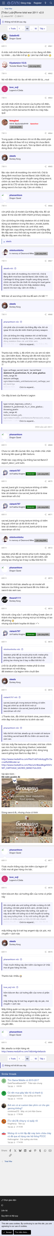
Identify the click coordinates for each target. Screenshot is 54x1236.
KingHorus (12, 1123)
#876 (50, 689)
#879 (50, 951)
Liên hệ (4, 1210)
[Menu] (4, 3)
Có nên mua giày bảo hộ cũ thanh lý (25, 1092)
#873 (50, 578)
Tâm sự (21, 1123)
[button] (26, 1205)
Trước (13, 28)
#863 (50, 97)
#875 (50, 641)
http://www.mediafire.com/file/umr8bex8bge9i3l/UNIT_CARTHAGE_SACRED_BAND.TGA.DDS (27, 766)
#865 (50, 166)
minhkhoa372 (13, 1111)
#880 (50, 1042)
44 (27, 28)
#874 (50, 608)
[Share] (45, 46)
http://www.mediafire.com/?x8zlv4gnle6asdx (24, 1051)
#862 (50, 73)
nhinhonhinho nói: (12, 649)
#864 (50, 133)
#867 (50, 260)
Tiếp (41, 28)
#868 (50, 314)
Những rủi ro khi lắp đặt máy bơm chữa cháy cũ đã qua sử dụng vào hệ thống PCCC (29, 1134)
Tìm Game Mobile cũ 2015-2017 (23, 1080)
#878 (50, 887)
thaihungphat (13, 1139)
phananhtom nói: (11, 321)
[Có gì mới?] (45, 3)
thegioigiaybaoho (15, 1095)
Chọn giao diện (9, 1200)
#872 (50, 547)
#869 (50, 445)
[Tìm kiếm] (50, 3)
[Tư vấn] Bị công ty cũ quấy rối (23, 1120)
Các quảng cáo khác (32, 1095)
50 (36, 28)
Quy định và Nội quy (9, 1215)
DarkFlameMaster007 (17, 1083)
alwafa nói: (8, 268)
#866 (50, 205)
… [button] (23, 28)
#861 (50, 46)
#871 (50, 514)
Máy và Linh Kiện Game (31, 1111)
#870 (50, 481)
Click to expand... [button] (27, 344)
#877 (50, 860)
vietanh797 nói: (11, 697)
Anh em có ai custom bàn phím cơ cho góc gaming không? (29, 1106)
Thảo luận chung (35, 1083)
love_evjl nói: (9, 987)
